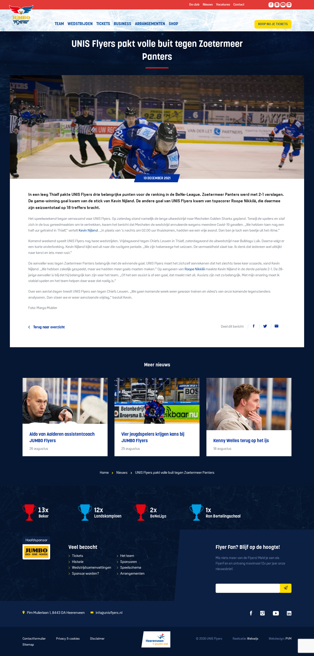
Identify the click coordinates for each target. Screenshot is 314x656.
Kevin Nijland (88, 230)
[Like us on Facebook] (271, 4)
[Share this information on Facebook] (253, 327)
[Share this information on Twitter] (265, 327)
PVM (288, 639)
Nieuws (122, 473)
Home (104, 473)
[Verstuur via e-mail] (276, 327)
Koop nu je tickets (273, 24)
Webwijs (252, 639)
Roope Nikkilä (195, 269)
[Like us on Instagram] (277, 4)
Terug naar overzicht (49, 327)
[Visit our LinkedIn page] (288, 4)
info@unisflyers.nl (109, 613)
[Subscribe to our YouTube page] (282, 4)
